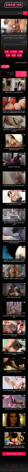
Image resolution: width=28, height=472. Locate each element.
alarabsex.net (14, 467)
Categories (14, 465)
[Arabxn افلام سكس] (14, 5)
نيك (7, 55)
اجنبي (20, 51)
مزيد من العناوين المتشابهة (14, 453)
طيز (6, 51)
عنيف (19, 55)
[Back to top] (23, 467)
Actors (7, 465)
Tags (21, 465)
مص (13, 55)
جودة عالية (13, 51)
